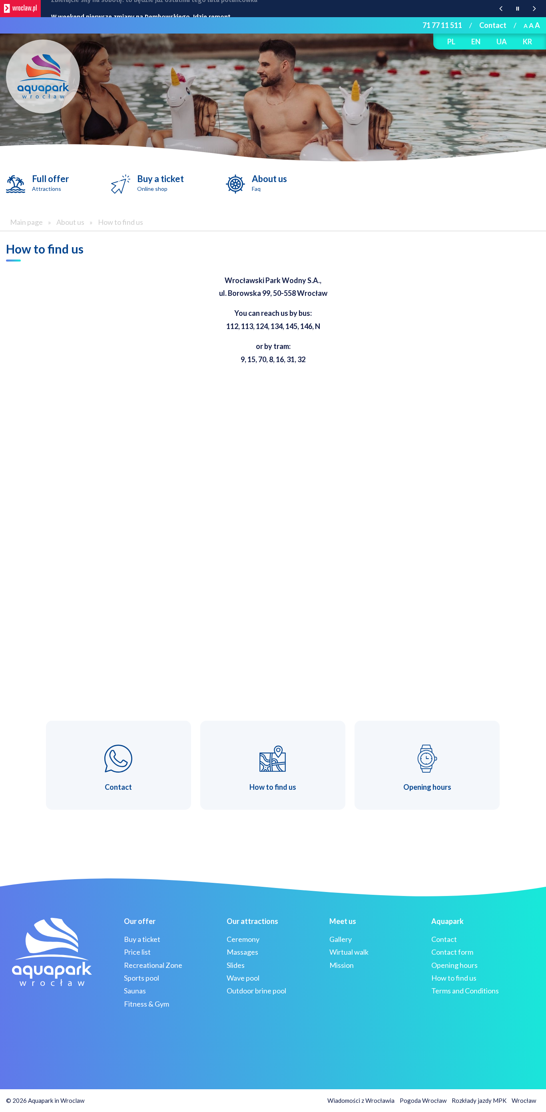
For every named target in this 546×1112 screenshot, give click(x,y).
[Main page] (43, 76)
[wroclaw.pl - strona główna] (20, 8)
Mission (341, 965)
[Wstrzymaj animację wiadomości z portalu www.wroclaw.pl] (517, 8)
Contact (492, 25)
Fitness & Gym (146, 1003)
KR (527, 41)
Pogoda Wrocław (423, 1100)
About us (269, 182)
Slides (236, 965)
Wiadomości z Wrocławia (361, 1100)
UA (501, 41)
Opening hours (454, 965)
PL (451, 41)
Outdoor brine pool (256, 990)
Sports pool (141, 977)
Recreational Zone (153, 965)
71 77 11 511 (442, 25)
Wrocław (524, 1100)
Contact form (452, 951)
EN (475, 41)
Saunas (135, 990)
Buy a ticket (160, 182)
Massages (242, 951)
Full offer (50, 182)
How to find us (120, 222)
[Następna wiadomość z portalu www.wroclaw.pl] (534, 8)
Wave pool (243, 977)
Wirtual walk (349, 951)
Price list (137, 951)
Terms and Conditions (465, 990)
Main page (26, 222)
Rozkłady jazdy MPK (479, 1100)
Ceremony (243, 939)
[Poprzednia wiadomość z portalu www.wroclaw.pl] (500, 8)
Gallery (340, 939)
